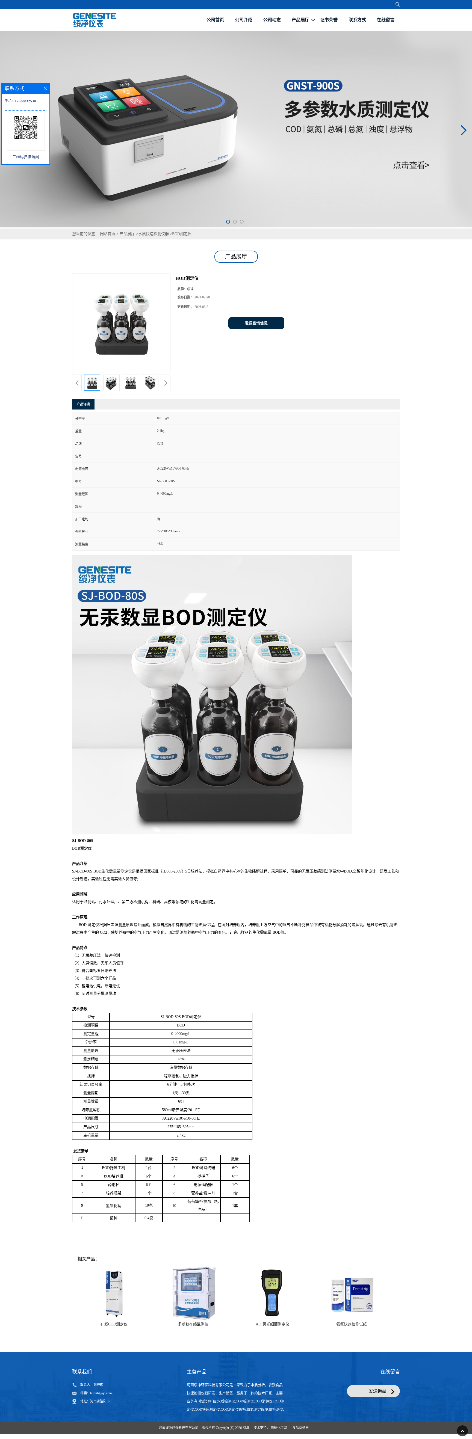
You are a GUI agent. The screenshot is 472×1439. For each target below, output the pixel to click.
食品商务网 (300, 1428)
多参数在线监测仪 (193, 1324)
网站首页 (107, 234)
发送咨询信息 (256, 323)
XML (246, 1428)
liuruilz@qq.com (101, 1393)
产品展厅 (127, 234)
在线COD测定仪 (114, 1324)
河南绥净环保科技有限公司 (178, 1428)
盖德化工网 (279, 1428)
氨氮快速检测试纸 (351, 1324)
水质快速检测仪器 (153, 234)
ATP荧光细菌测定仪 (272, 1324)
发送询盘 (377, 1391)
